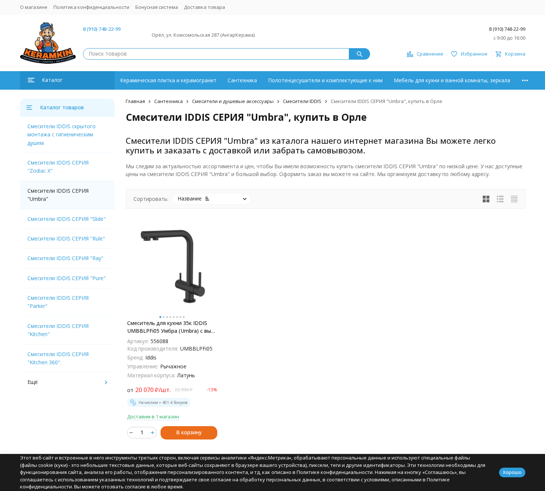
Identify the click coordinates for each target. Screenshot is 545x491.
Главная (135, 101)
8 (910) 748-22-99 (101, 29)
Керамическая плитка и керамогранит (168, 80)
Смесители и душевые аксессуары (233, 101)
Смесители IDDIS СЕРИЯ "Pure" (66, 278)
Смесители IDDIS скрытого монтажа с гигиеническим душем (61, 134)
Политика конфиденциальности (91, 7)
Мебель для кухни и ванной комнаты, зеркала (452, 80)
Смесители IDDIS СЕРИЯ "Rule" (66, 238)
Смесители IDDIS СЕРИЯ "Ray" (65, 258)
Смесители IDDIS (302, 101)
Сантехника (242, 80)
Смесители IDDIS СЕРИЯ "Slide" (66, 218)
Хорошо (512, 472)
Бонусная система (156, 7)
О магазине (33, 7)
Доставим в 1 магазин (153, 416)
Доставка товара (204, 7)
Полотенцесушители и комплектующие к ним (325, 80)
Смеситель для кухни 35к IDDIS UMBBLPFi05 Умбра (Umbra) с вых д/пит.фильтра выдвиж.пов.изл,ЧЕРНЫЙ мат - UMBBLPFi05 (170, 327)
